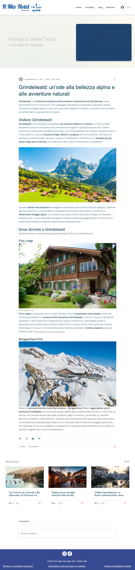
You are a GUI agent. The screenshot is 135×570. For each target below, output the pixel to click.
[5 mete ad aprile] (110, 477)
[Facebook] (70, 553)
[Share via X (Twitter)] (26, 438)
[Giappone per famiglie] (68, 477)
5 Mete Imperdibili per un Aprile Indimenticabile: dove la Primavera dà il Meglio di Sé (110, 494)
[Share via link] (39, 438)
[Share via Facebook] (20, 438)
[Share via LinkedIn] (33, 438)
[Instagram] (64, 553)
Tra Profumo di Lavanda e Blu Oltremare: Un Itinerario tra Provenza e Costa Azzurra (24, 494)
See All (126, 461)
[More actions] (114, 79)
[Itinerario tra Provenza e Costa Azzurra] (25, 477)
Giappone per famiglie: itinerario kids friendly (63, 494)
